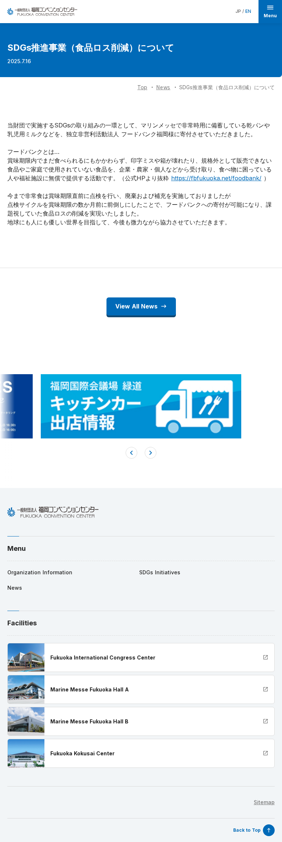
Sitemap (264, 802)
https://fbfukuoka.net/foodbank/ (216, 178)
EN (248, 11)
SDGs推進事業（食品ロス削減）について (227, 87)
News (163, 87)
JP (238, 11)
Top (142, 87)
